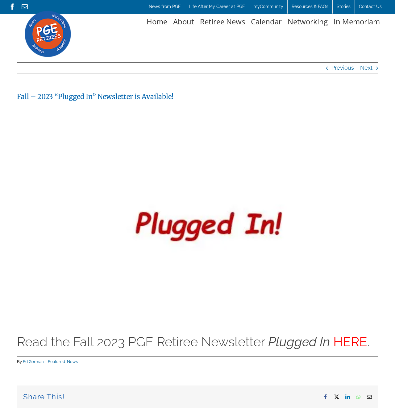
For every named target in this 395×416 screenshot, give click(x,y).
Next (366, 67)
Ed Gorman (33, 361)
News (72, 361)
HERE (350, 341)
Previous (342, 67)
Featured (56, 361)
